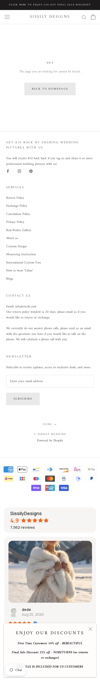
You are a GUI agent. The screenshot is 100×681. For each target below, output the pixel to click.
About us (12, 238)
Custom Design (16, 246)
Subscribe (23, 398)
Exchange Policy (16, 206)
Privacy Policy (15, 222)
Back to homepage (50, 89)
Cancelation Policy (18, 214)
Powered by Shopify (50, 440)
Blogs (9, 278)
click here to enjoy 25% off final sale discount (50, 5)
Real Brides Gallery (18, 230)
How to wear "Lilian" (19, 270)
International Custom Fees (23, 262)
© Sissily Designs (50, 434)
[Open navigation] (7, 17)
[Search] (84, 17)
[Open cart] (93, 17)
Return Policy (15, 198)
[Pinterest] (31, 171)
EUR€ (47, 424)
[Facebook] (7, 171)
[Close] (90, 629)
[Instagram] (19, 171)
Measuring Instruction (21, 254)
